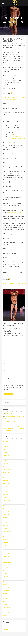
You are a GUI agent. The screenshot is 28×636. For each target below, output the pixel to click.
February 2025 (6, 469)
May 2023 (5, 523)
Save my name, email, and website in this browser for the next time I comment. (13, 387)
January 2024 (6, 503)
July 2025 (5, 461)
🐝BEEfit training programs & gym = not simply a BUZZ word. (13, 417)
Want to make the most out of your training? (13, 424)
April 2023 (5, 525)
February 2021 (6, 576)
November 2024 (6, 477)
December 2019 (6, 613)
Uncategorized (6, 629)
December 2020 (6, 582)
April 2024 (5, 494)
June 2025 (5, 463)
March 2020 (5, 604)
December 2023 (6, 506)
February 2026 (6, 449)
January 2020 (6, 610)
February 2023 (6, 531)
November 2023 (6, 508)
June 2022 (5, 548)
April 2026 (5, 444)
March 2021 (5, 573)
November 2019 (6, 615)
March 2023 (5, 528)
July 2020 (5, 593)
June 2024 (5, 489)
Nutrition (5, 626)
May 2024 (5, 492)
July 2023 (5, 517)
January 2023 (6, 534)
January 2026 (6, 452)
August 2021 (6, 565)
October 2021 (6, 559)
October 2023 (6, 511)
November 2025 (6, 458)
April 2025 (5, 466)
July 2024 (5, 486)
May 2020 (5, 598)
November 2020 (6, 584)
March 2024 (5, 497)
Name (6, 364)
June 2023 (5, 520)
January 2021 (6, 579)
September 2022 (7, 542)
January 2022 (6, 553)
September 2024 (7, 480)
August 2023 (6, 514)
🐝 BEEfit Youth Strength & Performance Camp (13, 414)
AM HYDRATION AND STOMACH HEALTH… (11, 421)
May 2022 (5, 551)
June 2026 (5, 441)
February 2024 (6, 500)
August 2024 (6, 483)
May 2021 (5, 570)
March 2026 (5, 447)
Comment (7, 342)
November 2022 (6, 539)
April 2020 (5, 601)
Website (6, 378)
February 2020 (6, 607)
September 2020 (7, 590)
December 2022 (6, 537)
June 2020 (5, 596)
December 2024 (6, 475)
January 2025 (6, 472)
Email (6, 371)
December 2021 (6, 556)
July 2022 (5, 545)
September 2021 (7, 562)
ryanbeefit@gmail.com (15, 212)
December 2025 (6, 455)
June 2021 (5, 568)
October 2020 (6, 587)
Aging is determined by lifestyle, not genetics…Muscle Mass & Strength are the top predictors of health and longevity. (13, 428)
